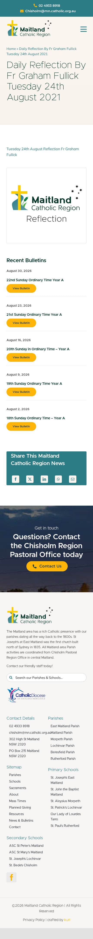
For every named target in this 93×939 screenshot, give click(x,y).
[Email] (72, 479)
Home (11, 48)
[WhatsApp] (58, 479)
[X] (30, 479)
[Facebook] (15, 479)
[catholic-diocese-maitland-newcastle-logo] (25, 689)
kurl (67, 920)
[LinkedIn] (44, 479)
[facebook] (11, 877)
